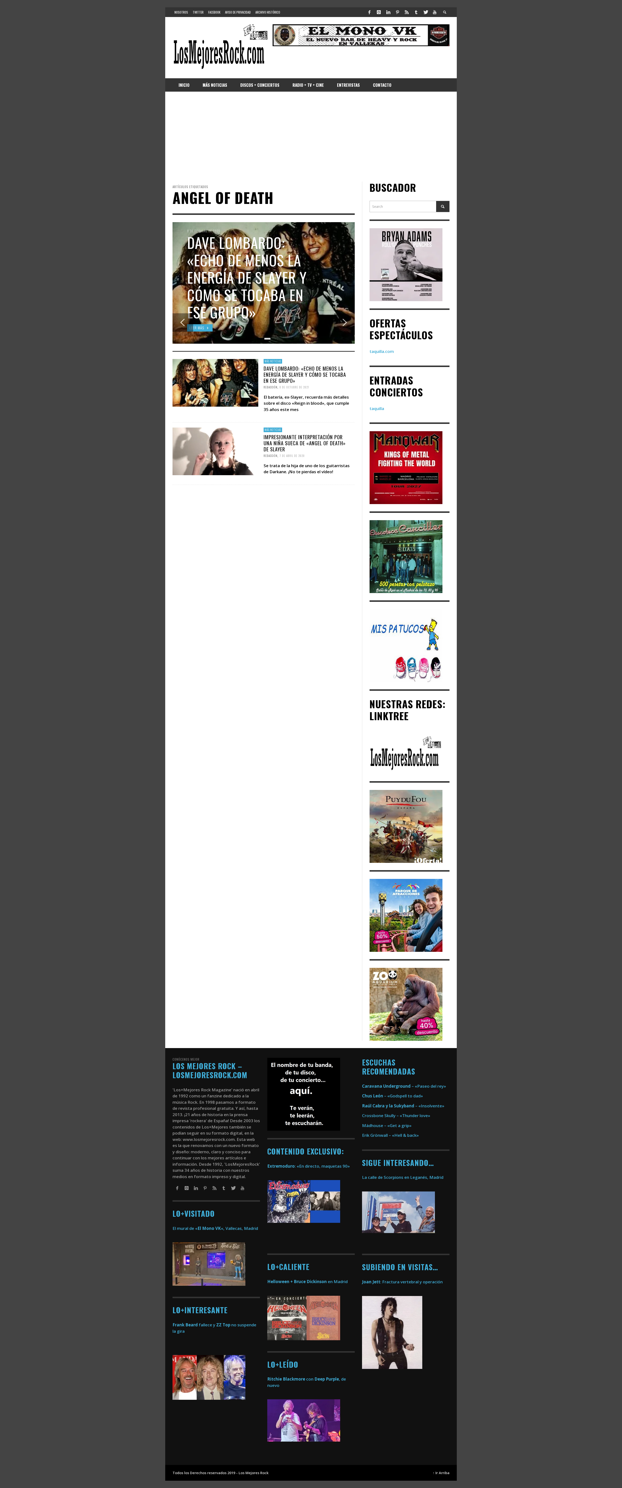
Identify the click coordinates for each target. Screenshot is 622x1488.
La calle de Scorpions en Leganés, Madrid (403, 1177)
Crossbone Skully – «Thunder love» (396, 1115)
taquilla (377, 408)
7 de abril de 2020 (292, 456)
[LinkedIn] (388, 12)
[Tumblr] (416, 12)
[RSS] (406, 12)
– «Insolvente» (403, 1106)
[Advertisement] (311, 137)
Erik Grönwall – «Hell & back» (390, 1135)
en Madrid (307, 1281)
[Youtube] (434, 12)
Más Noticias (273, 361)
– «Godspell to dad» (392, 1096)
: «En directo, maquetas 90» (308, 1166)
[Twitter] (425, 12)
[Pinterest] (397, 12)
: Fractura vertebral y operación (402, 1282)
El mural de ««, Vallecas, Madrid (215, 1228)
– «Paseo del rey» (404, 1086)
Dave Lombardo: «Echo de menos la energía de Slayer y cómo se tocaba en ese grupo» (305, 374)
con (290, 1379)
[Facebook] (369, 12)
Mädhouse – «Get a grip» (387, 1125)
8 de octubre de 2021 (294, 387)
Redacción (270, 387)
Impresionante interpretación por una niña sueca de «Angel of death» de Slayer (305, 443)
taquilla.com (382, 351)
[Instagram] (378, 12)
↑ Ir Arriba (441, 1472)
